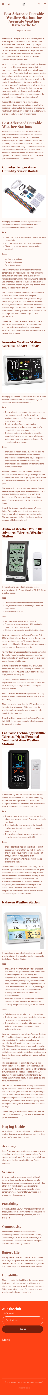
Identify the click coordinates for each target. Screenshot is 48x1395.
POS (22, 1382)
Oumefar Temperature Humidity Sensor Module (20, 169)
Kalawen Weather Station (21, 902)
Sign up (23, 1329)
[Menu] (3, 4)
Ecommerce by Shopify (35, 1382)
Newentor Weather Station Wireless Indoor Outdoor (21, 344)
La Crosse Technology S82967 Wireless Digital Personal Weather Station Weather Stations (24, 738)
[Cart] (45, 4)
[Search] (9, 4)
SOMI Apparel (15, 1382)
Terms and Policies (24, 1388)
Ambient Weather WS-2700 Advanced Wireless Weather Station (22, 532)
